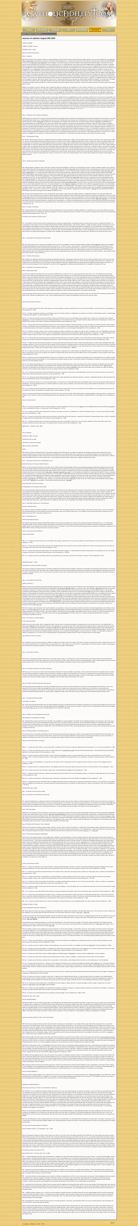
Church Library (30, 33)
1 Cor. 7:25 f (38, 984)
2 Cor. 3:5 (95, 183)
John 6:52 (73, 477)
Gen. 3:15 (63, 264)
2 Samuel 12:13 (29, 172)
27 (93, 591)
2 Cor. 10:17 (111, 187)
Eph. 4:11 (61, 843)
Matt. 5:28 (36, 69)
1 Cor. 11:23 (67, 472)
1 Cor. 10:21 (71, 611)
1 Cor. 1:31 (105, 187)
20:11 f (23, 172)
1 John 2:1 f (73, 183)
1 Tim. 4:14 (68, 277)
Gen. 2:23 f (79, 912)
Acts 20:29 (103, 845)
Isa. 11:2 (89, 467)
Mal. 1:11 (36, 609)
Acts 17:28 (54, 188)
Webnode (112, 1222)
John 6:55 (31, 478)
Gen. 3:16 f (104, 170)
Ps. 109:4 (66, 588)
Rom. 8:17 (55, 185)
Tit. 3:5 (45, 524)
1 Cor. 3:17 (46, 175)
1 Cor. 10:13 (107, 979)
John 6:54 (39, 477)
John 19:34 (60, 706)
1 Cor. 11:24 (71, 750)
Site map (33, 1223)
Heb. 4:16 (56, 627)
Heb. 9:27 (32, 626)
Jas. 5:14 (105, 247)
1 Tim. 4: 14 (95, 830)
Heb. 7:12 (113, 802)
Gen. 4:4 (60, 613)
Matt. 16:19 (34, 62)
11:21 (75, 182)
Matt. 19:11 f (32, 984)
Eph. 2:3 (111, 72)
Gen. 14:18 (60, 588)
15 (108, 247)
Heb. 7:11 (70, 588)
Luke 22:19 (61, 472)
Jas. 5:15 (35, 260)
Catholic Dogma (37, 33)
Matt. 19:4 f (92, 945)
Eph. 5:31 (86, 912)
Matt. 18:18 (40, 121)
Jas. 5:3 (33, 179)
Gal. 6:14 (24, 188)
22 (67, 613)
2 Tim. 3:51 (72, 169)
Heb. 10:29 (76, 177)
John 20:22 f (25, 319)
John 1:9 (24, 61)
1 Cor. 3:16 (103, 1037)
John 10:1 (106, 852)
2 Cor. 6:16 (111, 1037)
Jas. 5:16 (112, 59)
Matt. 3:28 (68, 182)
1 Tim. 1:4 (88, 1007)
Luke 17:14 (29, 61)
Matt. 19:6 (34, 917)
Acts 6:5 (109, 816)
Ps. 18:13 (59, 92)
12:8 (66, 613)
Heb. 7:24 (90, 591)
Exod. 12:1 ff (57, 601)
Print (44, 1223)
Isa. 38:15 (104, 331)
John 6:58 (69, 480)
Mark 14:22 (55, 472)
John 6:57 (33, 480)
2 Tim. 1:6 (86, 830)
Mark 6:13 (97, 244)
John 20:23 (43, 62)
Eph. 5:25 (99, 924)
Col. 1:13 (39, 604)
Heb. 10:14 (98, 588)
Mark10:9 (35, 919)
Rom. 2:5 (28, 179)
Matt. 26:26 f (49, 472)
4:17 (72, 182)
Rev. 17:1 (33, 707)
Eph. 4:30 (66, 175)
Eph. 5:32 (51, 925)
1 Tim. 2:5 (109, 1032)
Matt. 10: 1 (97, 963)
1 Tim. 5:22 (26, 197)
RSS (39, 1223)
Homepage (24, 33)
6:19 (108, 1037)
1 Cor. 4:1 (107, 493)
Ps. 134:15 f (51, 1048)
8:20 (64, 613)
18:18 (38, 62)
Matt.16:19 (71, 953)
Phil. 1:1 (27, 817)
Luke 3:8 (94, 188)
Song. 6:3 (83, 842)
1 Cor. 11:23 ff (59, 594)
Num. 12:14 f (111, 170)
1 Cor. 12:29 (55, 843)
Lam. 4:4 (58, 724)
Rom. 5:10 (67, 183)
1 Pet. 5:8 (91, 229)
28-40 (43, 984)
